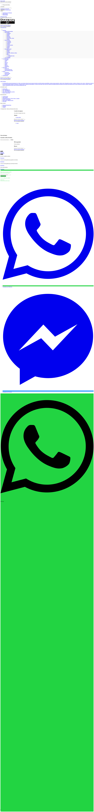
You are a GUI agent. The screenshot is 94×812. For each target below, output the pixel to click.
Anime (6, 60)
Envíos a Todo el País (6, 92)
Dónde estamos (5, 14)
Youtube (4, 107)
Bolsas (8, 50)
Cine (5, 61)
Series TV (6, 65)
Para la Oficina (7, 40)
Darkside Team (11, 55)
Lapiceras (8, 43)
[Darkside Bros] (7, 23)
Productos (4, 30)
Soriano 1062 (5, 88)
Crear (12, 139)
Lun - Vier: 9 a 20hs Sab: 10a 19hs (9, 91)
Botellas (8, 34)
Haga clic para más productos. (5, 25)
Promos (4, 71)
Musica (6, 64)
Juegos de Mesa (7, 57)
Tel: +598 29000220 (6, 89)
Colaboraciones (5, 75)
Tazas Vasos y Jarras (10, 38)
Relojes (8, 39)
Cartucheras (9, 42)
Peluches (8, 36)
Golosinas (8, 56)
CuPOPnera (7, 72)
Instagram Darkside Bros (7, 105)
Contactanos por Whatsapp (7, 12)
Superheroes (7, 66)
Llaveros (8, 51)
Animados (6, 59)
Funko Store (5, 67)
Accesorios (9, 41)
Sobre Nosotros (3, 81)
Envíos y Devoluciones (7, 99)
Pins (7, 53)
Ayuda (17, 123)
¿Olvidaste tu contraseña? (4, 8)
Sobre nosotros (5, 13)
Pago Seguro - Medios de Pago (8, 100)
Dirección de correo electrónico (5, 1)
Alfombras (9, 33)
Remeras (8, 54)
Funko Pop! (7, 68)
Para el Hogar (7, 32)
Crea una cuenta (8, 9)
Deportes (6, 62)
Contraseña (2, 6)
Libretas (8, 44)
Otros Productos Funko (9, 70)
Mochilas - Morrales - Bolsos (12, 52)
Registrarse (2, 161)
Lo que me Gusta (6, 58)
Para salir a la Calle (8, 48)
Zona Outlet (7, 74)
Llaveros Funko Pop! (8, 69)
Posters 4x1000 (7, 73)
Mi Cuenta (4, 101)
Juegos (6, 63)
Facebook (4, 106)
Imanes (8, 35)
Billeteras (8, 49)
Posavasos (8, 37)
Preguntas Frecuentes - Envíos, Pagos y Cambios (11, 98)
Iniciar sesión (18, 117)
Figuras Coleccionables (9, 31)
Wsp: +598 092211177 (6, 90)
